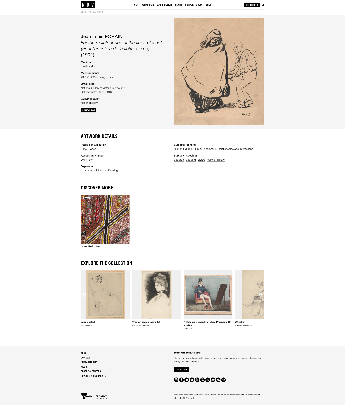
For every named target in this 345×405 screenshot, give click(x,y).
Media (84, 367)
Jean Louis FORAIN (102, 36)
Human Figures (183, 149)
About (84, 353)
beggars (179, 160)
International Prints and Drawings (100, 170)
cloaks (201, 160)
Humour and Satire (205, 149)
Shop (208, 5)
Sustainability (89, 362)
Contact (85, 358)
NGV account (192, 362)
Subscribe (181, 369)
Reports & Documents (93, 376)
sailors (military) (216, 160)
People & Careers (91, 371)
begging (191, 160)
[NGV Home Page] (88, 5)
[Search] (263, 5)
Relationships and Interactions (235, 149)
